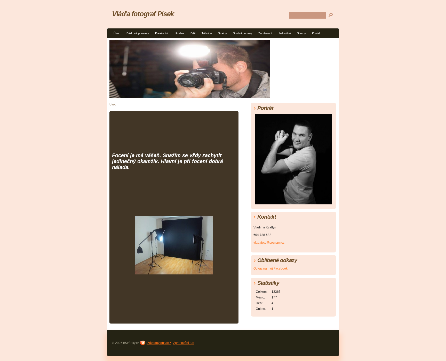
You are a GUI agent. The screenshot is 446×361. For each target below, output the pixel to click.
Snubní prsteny (242, 33)
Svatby (222, 33)
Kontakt (317, 33)
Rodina (180, 33)
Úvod (117, 33)
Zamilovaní (265, 33)
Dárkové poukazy (137, 33)
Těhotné (207, 33)
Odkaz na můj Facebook (270, 268)
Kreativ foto (162, 33)
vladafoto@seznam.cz (268, 242)
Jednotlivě (284, 33)
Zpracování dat (183, 343)
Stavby (301, 33)
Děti (192, 33)
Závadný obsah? (159, 343)
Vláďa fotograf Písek (143, 14)
